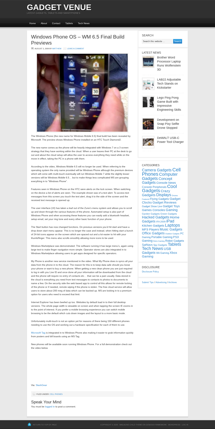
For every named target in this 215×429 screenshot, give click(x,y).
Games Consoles (153, 210)
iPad (170, 221)
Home (32, 23)
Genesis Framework (156, 425)
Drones (175, 195)
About (44, 23)
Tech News (84, 23)
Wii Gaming (162, 252)
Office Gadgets (153, 233)
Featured (145, 199)
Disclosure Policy (150, 271)
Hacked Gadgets (155, 217)
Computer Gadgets (160, 176)
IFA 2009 (161, 221)
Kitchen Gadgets (153, 225)
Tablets (69, 23)
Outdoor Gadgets (172, 234)
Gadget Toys (171, 206)
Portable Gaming (161, 237)
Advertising (161, 282)
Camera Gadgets (157, 170)
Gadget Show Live (152, 206)
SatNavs (147, 244)
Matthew (56, 49)
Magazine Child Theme (130, 425)
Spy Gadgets (160, 245)
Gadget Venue (59, 7)
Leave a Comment (75, 49)
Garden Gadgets (151, 213)
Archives (172, 282)
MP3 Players (150, 229)
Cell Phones (56, 394)
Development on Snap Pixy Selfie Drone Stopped (168, 123)
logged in (50, 406)
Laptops (172, 225)
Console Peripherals (154, 187)
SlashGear (41, 385)
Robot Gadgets (174, 240)
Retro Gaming (159, 241)
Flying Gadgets (159, 199)
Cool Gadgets (159, 188)
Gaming (172, 210)
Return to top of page (45, 425)
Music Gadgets (171, 229)
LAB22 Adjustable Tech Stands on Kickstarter (169, 83)
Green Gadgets (168, 213)
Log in (185, 425)
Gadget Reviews (165, 202)
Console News (166, 182)
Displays (163, 194)
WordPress (174, 425)
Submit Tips (148, 282)
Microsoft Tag (38, 332)
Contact (56, 23)
